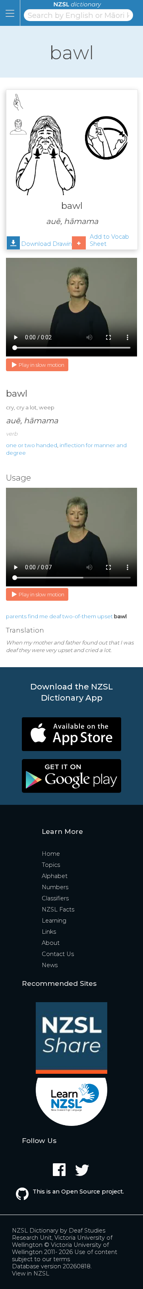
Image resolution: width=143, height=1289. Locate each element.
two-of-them (79, 616)
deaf (55, 616)
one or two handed (31, 445)
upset (105, 616)
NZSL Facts (58, 909)
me (43, 616)
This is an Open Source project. (78, 1191)
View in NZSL (30, 1273)
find (33, 616)
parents (16, 616)
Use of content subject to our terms (64, 1255)
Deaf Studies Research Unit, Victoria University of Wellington (62, 1237)
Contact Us (58, 954)
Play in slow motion (41, 365)
